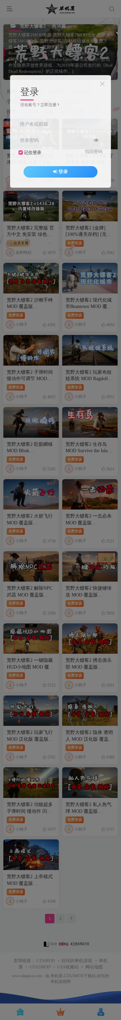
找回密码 (94, 151)
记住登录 (32, 152)
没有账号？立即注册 (38, 104)
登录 (63, 171)
